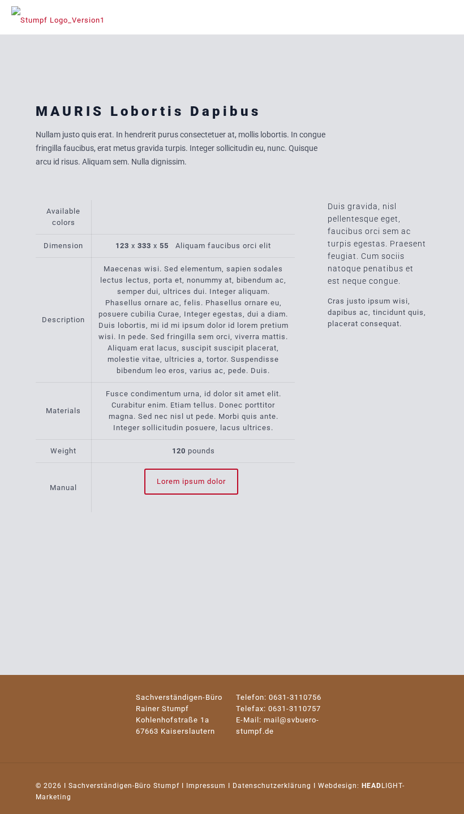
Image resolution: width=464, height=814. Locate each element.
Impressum (206, 786)
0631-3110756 (295, 697)
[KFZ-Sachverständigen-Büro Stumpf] (58, 17)
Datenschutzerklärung (272, 786)
